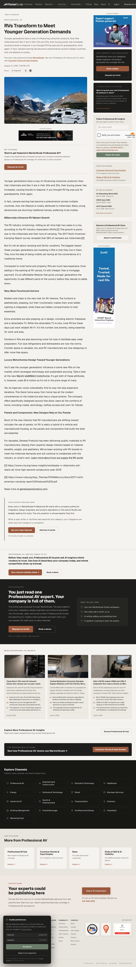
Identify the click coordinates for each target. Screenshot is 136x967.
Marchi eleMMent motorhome (33, 375)
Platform (38, 4)
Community (76, 4)
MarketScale (38, 58)
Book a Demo (75, 941)
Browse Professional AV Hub (116, 731)
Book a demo (113, 68)
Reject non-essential (27, 953)
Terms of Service (101, 963)
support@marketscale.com (107, 150)
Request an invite (15, 167)
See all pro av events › (104, 213)
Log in (116, 4)
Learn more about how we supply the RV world (57, 457)
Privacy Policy (89, 963)
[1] (58, 229)
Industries (62, 4)
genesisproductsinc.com (34, 489)
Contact (73, 927)
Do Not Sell (113, 963)
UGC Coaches (63, 934)
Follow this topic (112, 155)
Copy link (17, 71)
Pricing (89, 4)
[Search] (109, 4)
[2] (82, 238)
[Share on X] (25, 71)
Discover (48, 4)
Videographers (64, 930)
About (103, 4)
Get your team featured (21, 530)
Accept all (27, 947)
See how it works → (103, 108)
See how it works (47, 530)
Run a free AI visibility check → (25, 572)
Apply (61, 941)
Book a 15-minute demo (96, 891)
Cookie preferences (125, 963)
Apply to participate (113, 238)
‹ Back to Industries (11, 14)
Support (73, 944)
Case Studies (51, 927)
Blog (96, 4)
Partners (73, 937)
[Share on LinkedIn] (30, 71)
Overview (28, 4)
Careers (73, 934)
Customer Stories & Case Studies (23, 60)
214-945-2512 (116, 147)
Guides (61, 937)
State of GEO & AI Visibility (108, 177)
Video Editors (63, 927)
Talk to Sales (75, 930)
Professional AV (13, 20)
